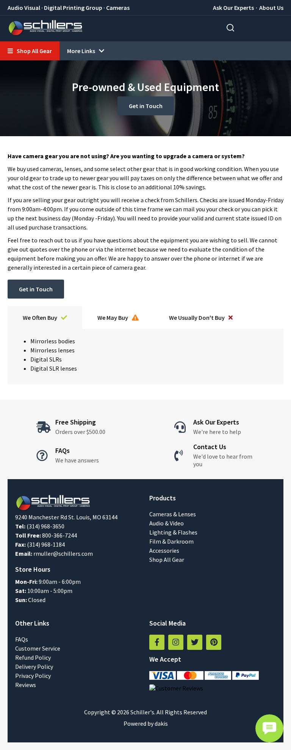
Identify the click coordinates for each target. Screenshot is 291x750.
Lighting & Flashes (173, 532)
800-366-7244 (59, 535)
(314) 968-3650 (45, 526)
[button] (29, 50)
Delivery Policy (34, 666)
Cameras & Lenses (172, 514)
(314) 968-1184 (46, 544)
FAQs (21, 639)
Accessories (164, 550)
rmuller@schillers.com (63, 553)
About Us (271, 7)
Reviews (25, 685)
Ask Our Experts (233, 7)
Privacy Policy (33, 675)
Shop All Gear (166, 559)
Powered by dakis (146, 723)
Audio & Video (166, 523)
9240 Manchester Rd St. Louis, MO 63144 (66, 517)
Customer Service (37, 648)
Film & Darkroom (171, 541)
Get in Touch (146, 106)
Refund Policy (33, 657)
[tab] (45, 317)
